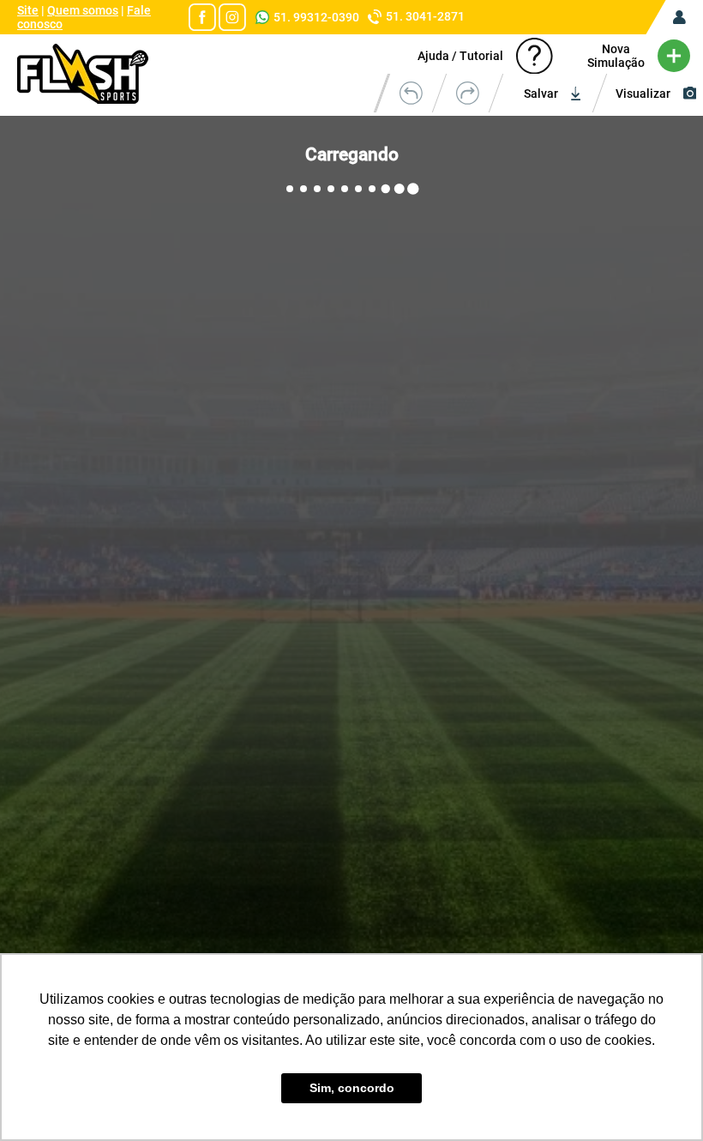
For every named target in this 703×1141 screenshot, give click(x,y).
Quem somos (82, 10)
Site (28, 10)
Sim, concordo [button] (351, 1088)
